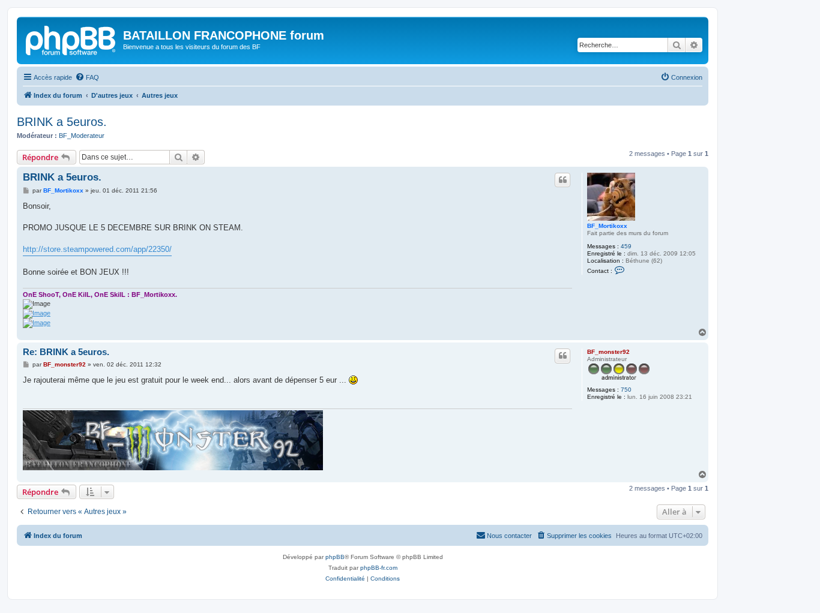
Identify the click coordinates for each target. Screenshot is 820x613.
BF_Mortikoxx (607, 226)
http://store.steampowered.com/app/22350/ (97, 249)
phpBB (335, 557)
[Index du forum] (71, 39)
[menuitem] (87, 77)
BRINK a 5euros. (62, 121)
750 (626, 389)
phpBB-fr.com (378, 567)
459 (626, 246)
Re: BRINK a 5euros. (66, 352)
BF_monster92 (608, 351)
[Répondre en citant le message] (562, 180)
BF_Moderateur (81, 135)
